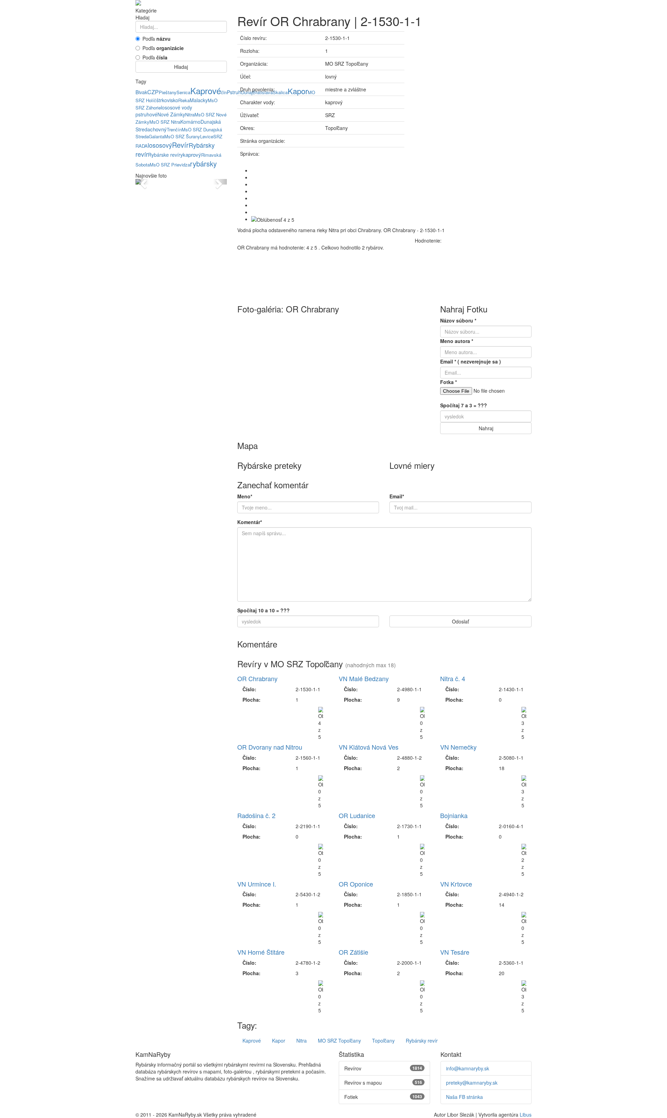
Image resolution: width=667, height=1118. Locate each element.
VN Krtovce (456, 883)
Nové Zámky (171, 114)
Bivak (141, 92)
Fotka (448, 381)
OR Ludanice (357, 815)
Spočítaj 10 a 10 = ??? (263, 610)
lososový (160, 144)
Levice (206, 136)
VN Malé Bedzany (364, 678)
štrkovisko (167, 100)
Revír (180, 145)
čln (224, 92)
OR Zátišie (353, 951)
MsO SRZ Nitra (164, 122)
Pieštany (167, 92)
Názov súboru (458, 320)
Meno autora (456, 340)
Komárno (190, 121)
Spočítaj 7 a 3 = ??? (463, 405)
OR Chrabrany (257, 678)
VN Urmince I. (256, 883)
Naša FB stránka (464, 1096)
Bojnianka (454, 815)
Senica (183, 92)
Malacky (199, 100)
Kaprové (205, 90)
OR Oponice (356, 883)
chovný (158, 129)
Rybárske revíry (165, 154)
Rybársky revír (422, 1040)
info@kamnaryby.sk (467, 1068)
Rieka (184, 100)
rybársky (203, 163)
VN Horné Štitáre (261, 951)
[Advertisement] (473, 80)
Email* (396, 496)
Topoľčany (383, 1040)
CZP (153, 92)
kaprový (192, 154)
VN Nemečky (458, 746)
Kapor (278, 1040)
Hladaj (181, 66)
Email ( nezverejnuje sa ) (470, 361)
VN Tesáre (454, 951)
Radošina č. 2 (256, 815)
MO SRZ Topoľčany (339, 1040)
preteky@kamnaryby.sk (471, 1082)
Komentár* (249, 522)
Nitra (190, 114)
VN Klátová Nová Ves (368, 746)
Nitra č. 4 (452, 678)
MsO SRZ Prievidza (170, 164)
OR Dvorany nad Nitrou (269, 746)
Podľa (156, 38)
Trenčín (174, 129)
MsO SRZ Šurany (182, 136)
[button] (142, 182)
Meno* (244, 496)
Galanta (156, 136)
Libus (526, 1114)
